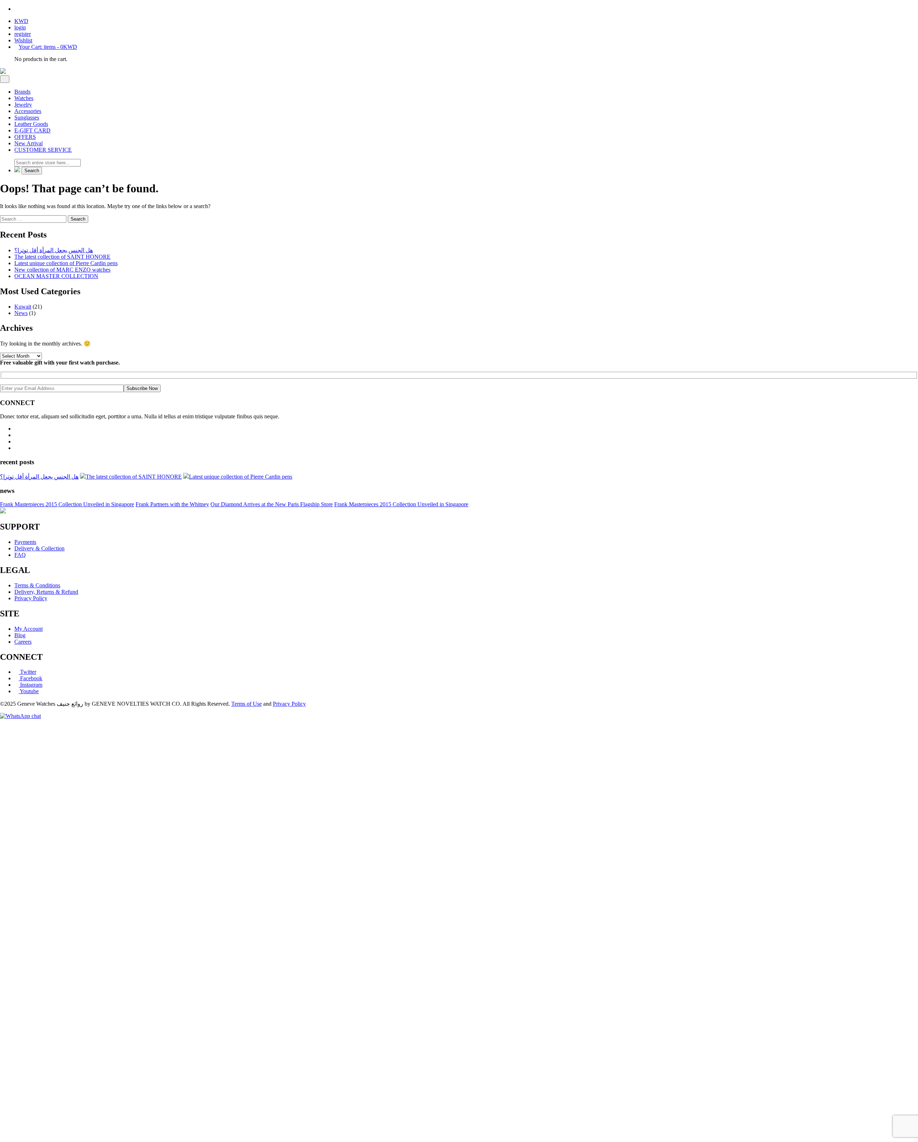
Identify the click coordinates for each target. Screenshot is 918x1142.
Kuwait (22, 307)
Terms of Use (246, 704)
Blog (19, 635)
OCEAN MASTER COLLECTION (56, 276)
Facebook (30, 678)
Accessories (27, 111)
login (20, 27)
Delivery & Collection (39, 548)
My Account (28, 629)
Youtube (29, 691)
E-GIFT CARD (32, 130)
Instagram (30, 685)
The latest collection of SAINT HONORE (62, 257)
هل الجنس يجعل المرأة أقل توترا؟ (53, 250)
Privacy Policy (30, 598)
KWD (21, 21)
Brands (22, 92)
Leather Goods (31, 124)
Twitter (27, 672)
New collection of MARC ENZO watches (62, 270)
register (22, 34)
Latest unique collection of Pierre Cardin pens (66, 263)
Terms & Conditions (37, 585)
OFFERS (25, 137)
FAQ (20, 555)
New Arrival (28, 143)
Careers (23, 642)
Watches (23, 98)
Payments (25, 542)
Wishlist (23, 40)
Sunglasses (26, 117)
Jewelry (23, 105)
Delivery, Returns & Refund (46, 592)
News (21, 313)
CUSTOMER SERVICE (43, 150)
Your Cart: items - (48, 47)
